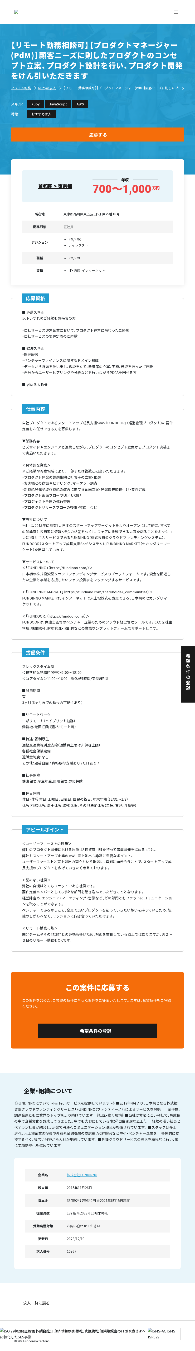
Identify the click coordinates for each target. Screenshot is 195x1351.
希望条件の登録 (96, 1030)
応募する (98, 134)
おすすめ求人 (41, 114)
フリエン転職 (21, 87)
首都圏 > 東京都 (55, 186)
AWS (80, 104)
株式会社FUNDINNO (82, 1174)
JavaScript (58, 104)
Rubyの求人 (47, 87)
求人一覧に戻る (36, 1303)
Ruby (35, 104)
